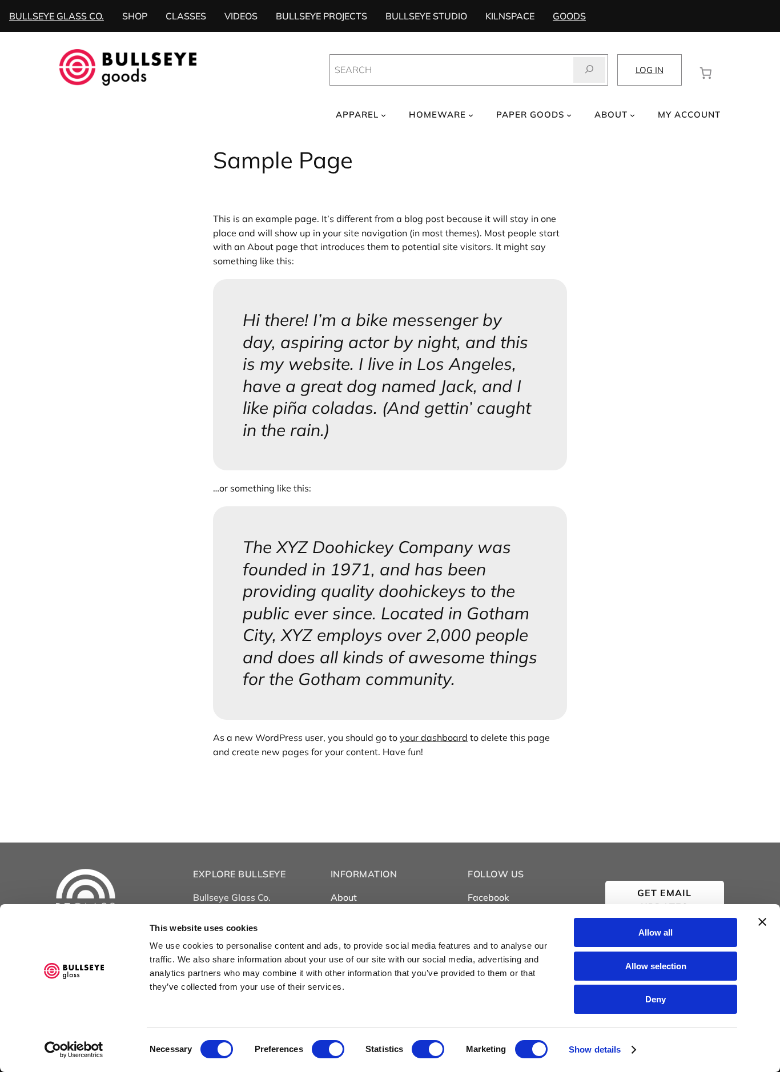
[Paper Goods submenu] (569, 115)
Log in (650, 70)
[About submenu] (632, 115)
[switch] (328, 1049)
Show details (595, 1049)
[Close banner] (762, 922)
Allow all (655, 932)
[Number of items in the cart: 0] (706, 72)
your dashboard (434, 737)
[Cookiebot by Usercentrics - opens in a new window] (74, 1049)
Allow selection (655, 966)
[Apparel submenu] (383, 115)
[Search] (589, 70)
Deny (655, 999)
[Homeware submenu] (470, 115)
